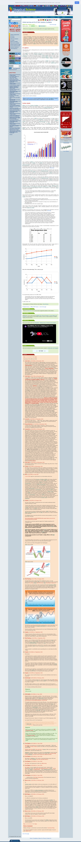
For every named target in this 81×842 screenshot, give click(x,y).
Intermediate (42, 25)
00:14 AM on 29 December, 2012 (36, 466)
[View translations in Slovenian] (66, 5)
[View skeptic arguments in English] (15, 5)
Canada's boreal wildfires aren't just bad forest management (15, 115)
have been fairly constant (31, 746)
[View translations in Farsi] (29, 5)
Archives (10, 134)
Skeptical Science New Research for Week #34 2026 (15, 75)
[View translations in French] (33, 5)
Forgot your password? (13, 69)
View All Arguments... (14, 48)
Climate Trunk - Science (13, 78)
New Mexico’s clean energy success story (14, 96)
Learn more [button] (57, 2)
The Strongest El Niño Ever (14, 119)
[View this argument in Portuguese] (45, 19)
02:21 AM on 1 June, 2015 (37, 756)
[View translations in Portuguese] (60, 5)
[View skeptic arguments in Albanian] (17, 5)
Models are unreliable (14, 41)
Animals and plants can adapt (16, 44)
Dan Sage (27, 745)
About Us (40, 838)
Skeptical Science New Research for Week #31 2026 (15, 104)
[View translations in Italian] (45, 5)
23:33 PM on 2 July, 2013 (33, 474)
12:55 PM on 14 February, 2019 (37, 780)
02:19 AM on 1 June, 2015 (37, 743)
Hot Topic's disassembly (38, 777)
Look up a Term (15, 840)
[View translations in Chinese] (19, 5)
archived (49, 210)
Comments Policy (31, 735)
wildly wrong (44, 763)
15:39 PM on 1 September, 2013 (36, 632)
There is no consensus (14, 38)
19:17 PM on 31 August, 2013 (38, 578)
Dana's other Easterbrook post (42, 768)
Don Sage (27, 767)
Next (36, 357)
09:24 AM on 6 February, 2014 (38, 677)
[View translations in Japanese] (47, 5)
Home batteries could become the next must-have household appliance (15, 126)
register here (28, 830)
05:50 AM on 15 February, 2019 (37, 816)
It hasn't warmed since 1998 (15, 45)
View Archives (45, 304)
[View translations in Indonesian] (43, 5)
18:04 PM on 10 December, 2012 (38, 429)
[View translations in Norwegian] (56, 5)
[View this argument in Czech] (38, 19)
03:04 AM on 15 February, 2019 (37, 811)
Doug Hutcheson (29, 424)
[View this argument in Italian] (49, 19)
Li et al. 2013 (27, 476)
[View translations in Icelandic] (41, 5)
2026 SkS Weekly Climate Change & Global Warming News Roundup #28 (15, 132)
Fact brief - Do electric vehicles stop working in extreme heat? (15, 128)
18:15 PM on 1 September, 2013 (38, 638)
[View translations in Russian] (62, 5)
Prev (24, 357)
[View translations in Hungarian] (39, 5)
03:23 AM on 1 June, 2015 (37, 775)
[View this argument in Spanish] (41, 19)
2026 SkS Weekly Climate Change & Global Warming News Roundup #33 (15, 81)
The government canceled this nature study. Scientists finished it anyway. (15, 106)
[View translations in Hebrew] (37, 5)
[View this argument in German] (43, 19)
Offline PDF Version (34, 306)
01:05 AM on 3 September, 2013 (35, 652)
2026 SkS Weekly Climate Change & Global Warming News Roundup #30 (15, 112)
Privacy (44, 838)
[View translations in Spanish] (68, 5)
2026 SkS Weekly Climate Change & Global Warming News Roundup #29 (15, 121)
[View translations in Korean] (49, 5)
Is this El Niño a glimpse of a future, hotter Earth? (14, 77)
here (26, 806)
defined (56, 679)
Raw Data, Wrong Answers (14, 79)
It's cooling (12, 40)
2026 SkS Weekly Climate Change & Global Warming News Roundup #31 (15, 102)
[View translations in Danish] (25, 5)
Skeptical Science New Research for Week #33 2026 (15, 83)
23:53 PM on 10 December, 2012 (37, 462)
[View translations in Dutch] (27, 5)
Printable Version (25, 306)
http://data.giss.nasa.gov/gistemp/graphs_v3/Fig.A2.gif (36, 700)
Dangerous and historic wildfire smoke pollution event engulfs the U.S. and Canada (15, 118)
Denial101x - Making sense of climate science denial (45, 322)
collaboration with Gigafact (53, 348)
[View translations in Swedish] (70, 5)
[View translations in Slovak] (64, 5)
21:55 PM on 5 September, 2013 (36, 672)
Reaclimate (52, 167)
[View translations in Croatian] (21, 5)
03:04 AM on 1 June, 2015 (37, 765)
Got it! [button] (77, 2)
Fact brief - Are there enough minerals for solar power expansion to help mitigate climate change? (14, 87)
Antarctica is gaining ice (15, 47)
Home (31, 838)
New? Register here (16, 68)
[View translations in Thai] (72, 5)
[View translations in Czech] (23, 5)
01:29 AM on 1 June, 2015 (36, 694)
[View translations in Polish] (58, 5)
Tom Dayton (27, 743)
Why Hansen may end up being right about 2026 (15, 99)
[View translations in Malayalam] (54, 5)
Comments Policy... (51, 827)
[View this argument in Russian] (47, 19)
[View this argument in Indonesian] (54, 19)
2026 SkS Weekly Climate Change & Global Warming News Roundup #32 (15, 92)
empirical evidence (32, 460)
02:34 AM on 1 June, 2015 (37, 761)
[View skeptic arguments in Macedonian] (51, 5)
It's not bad (12, 37)
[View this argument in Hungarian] (56, 20)
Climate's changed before (15, 34)
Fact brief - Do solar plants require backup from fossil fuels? (15, 108)
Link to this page (53, 24)
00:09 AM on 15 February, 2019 (37, 794)
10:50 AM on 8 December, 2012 (37, 419)
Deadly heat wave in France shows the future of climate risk (15, 130)
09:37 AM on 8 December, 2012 (37, 376)
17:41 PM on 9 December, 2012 (40, 424)
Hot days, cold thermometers (14, 109)
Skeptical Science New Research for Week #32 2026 (15, 94)
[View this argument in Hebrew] (52, 19)
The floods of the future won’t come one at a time (15, 89)
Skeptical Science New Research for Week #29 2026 (15, 123)
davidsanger (28, 677)
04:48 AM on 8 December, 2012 (37, 360)
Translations (35, 838)
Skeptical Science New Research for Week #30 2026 (15, 114)
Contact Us (49, 838)
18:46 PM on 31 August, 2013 (35, 500)
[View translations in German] (35, 5)
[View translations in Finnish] (31, 5)
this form (30, 98)
